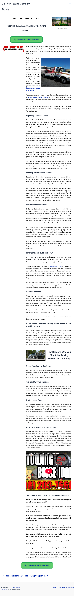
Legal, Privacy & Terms (60, 587)
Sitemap (71, 587)
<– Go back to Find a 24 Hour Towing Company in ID (25, 576)
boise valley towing (55, 266)
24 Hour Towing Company (16, 3)
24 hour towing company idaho (38, 97)
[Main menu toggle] (70, 4)
